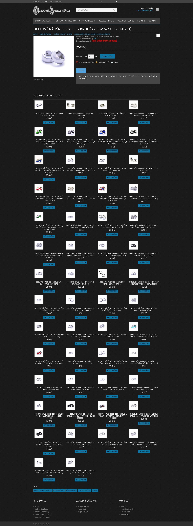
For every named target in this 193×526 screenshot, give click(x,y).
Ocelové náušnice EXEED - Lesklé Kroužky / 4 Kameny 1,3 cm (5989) (81, 169)
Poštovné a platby (41, 509)
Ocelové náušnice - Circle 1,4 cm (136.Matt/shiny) (49, 114)
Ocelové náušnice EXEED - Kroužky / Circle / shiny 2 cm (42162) (112, 389)
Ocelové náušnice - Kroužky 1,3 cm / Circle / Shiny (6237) (112, 169)
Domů (35, 34)
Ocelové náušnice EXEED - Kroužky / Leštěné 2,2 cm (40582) (112, 309)
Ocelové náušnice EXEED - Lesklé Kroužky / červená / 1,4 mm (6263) (49, 362)
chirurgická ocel (58, 490)
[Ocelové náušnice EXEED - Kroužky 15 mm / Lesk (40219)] (54, 75)
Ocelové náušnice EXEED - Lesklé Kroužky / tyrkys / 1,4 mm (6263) (143, 336)
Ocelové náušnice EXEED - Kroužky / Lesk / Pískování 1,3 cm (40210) (112, 255)
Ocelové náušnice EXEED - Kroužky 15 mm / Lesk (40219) (92, 34)
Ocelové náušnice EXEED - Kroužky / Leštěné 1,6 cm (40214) (80, 336)
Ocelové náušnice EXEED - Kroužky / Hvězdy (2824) (112, 336)
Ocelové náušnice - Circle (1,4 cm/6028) (80, 114)
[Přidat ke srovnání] (61, 109)
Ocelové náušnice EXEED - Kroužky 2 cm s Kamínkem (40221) (112, 226)
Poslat (116, 62)
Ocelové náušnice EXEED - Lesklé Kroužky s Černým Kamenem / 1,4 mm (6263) (81, 142)
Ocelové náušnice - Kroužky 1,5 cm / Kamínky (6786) (80, 283)
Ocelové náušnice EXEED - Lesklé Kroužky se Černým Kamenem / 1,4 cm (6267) (143, 142)
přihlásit (47, 1)
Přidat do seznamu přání (86, 62)
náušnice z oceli (71, 490)
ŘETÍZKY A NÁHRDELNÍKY (65, 21)
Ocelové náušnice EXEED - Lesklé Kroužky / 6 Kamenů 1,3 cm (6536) (81, 198)
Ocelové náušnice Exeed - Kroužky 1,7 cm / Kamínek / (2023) (80, 443)
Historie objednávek (128, 509)
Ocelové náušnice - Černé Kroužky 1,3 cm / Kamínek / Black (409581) (81, 416)
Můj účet (124, 506)
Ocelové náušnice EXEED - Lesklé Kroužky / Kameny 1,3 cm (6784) (143, 226)
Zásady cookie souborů (43, 514)
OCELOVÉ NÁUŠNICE (125, 21)
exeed (36, 490)
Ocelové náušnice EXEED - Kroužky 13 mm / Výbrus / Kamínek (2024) (49, 472)
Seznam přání (125, 512)
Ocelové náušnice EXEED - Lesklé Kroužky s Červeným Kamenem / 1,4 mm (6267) (49, 199)
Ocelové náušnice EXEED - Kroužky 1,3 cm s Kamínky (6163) (143, 114)
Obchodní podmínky (42, 512)
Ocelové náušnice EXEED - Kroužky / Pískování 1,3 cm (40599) (49, 336)
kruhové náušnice (84, 490)
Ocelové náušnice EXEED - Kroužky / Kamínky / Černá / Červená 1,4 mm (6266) (112, 416)
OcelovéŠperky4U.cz (42, 524)
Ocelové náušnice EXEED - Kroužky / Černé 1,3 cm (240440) (143, 255)
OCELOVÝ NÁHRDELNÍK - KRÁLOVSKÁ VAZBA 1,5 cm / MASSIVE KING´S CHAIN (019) (151, 31)
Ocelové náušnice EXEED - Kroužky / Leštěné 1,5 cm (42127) (80, 389)
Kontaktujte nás (83, 506)
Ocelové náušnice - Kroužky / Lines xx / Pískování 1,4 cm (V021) (144, 362)
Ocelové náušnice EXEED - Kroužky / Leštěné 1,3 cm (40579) (49, 309)
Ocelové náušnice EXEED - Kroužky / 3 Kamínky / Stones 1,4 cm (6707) (143, 198)
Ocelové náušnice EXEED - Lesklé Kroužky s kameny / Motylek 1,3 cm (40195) (49, 256)
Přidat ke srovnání (104, 62)
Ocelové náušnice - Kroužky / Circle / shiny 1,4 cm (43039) (80, 362)
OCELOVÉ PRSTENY (106, 21)
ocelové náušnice (45, 490)
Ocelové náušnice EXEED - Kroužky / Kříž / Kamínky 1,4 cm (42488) (143, 443)
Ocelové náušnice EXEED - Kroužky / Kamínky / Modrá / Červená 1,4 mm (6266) (112, 199)
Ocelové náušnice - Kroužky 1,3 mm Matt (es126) (112, 114)
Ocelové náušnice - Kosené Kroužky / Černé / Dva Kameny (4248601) (49, 444)
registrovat (57, 1)
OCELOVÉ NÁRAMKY (43, 21)
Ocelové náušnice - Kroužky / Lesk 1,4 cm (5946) (143, 169)
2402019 (95, 490)
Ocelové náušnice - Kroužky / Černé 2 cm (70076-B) (112, 283)
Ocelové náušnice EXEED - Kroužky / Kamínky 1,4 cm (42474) (80, 472)
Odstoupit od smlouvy (42, 517)
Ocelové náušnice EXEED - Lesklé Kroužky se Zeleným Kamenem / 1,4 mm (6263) (49, 142)
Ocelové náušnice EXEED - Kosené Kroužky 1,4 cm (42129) (144, 389)
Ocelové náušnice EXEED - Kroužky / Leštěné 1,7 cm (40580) (80, 309)
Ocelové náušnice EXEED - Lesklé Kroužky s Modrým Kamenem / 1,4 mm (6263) (112, 142)
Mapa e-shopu (83, 512)
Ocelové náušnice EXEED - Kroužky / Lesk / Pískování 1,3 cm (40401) (80, 255)
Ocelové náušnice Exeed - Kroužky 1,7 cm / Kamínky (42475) (112, 443)
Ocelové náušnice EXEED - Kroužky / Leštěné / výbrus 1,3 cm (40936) (143, 283)
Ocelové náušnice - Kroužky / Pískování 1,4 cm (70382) (49, 389)
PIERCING (141, 21)
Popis (81, 70)
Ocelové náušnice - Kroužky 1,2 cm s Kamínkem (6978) (144, 309)
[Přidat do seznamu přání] (58, 109)
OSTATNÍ (152, 21)
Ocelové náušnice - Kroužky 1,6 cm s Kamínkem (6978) (49, 283)
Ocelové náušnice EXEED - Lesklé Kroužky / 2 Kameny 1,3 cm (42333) (144, 415)
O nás (37, 506)
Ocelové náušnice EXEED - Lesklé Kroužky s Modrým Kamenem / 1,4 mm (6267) (49, 170)
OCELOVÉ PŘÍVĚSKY (87, 21)
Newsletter (125, 514)
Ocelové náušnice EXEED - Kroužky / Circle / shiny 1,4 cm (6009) (80, 226)
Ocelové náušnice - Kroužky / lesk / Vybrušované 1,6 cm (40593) (112, 362)
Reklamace (82, 509)
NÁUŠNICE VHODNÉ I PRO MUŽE (62, 34)
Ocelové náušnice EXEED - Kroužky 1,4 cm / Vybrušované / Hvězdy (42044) (49, 416)
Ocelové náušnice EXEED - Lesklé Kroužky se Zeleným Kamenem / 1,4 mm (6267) (49, 227)
